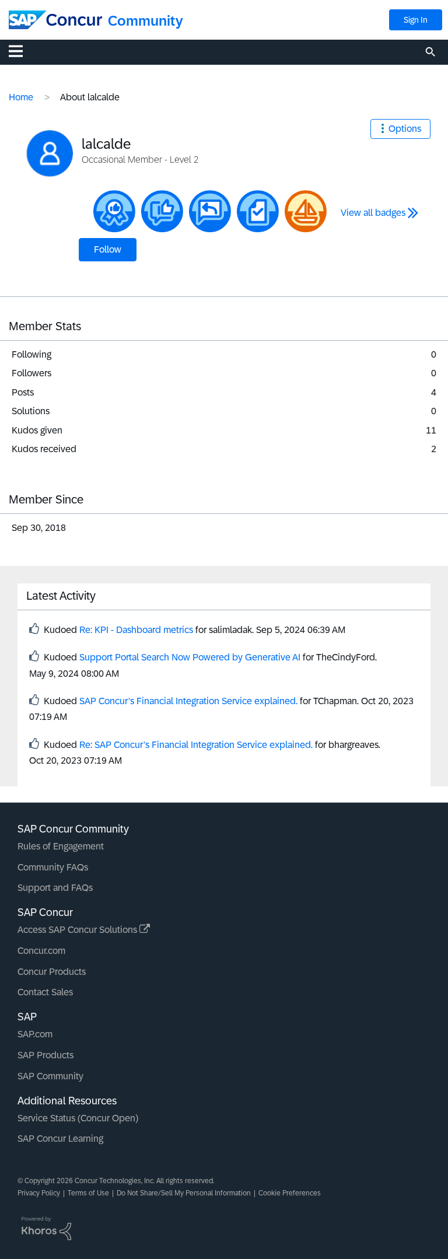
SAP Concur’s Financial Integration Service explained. (188, 701)
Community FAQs (53, 867)
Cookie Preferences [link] (289, 1193)
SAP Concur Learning (60, 1138)
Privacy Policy (39, 1193)
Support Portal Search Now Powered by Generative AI (189, 657)
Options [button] (404, 129)
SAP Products (46, 1055)
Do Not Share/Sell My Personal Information (184, 1193)
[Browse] (21, 50)
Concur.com (41, 951)
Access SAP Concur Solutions (78, 930)
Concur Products (52, 972)
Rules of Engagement (61, 846)
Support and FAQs (55, 888)
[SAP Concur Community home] (55, 20)
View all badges (373, 213)
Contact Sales (45, 992)
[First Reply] (210, 211)
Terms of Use (88, 1193)
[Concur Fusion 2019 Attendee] (306, 211)
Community (145, 21)
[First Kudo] (162, 211)
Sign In (416, 20)
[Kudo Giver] (114, 211)
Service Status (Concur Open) (78, 1118)
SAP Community (50, 1076)
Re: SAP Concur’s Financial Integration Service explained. (196, 745)
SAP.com (35, 1034)
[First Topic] (258, 211)
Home (21, 97)
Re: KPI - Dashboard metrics (136, 630)
